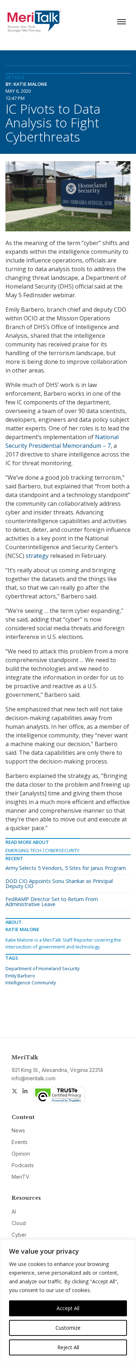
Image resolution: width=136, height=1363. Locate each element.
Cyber (19, 1235)
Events (20, 1142)
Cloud (19, 1223)
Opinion (21, 1153)
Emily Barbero (20, 975)
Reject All (68, 1347)
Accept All (68, 1308)
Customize (68, 1327)
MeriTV (20, 1177)
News (18, 1130)
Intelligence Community (30, 982)
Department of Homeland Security (42, 968)
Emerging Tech (23, 850)
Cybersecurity (62, 850)
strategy (37, 556)
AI (14, 1211)
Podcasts (23, 1165)
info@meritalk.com (33, 1078)
